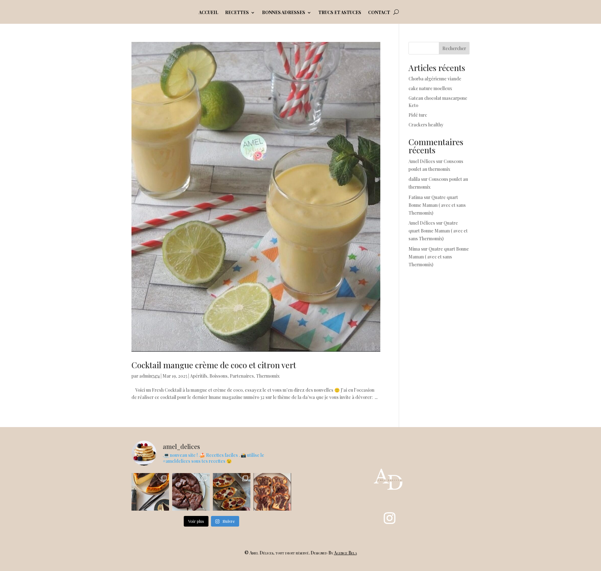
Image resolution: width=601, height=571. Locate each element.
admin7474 (149, 376)
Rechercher (454, 48)
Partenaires (242, 376)
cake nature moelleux (430, 88)
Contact (379, 12)
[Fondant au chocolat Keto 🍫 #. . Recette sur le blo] (191, 492)
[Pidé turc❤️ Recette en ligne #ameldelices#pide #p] (231, 492)
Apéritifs (198, 376)
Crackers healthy (426, 125)
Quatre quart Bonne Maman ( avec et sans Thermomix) (437, 205)
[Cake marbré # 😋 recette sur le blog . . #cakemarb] (272, 492)
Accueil (208, 12)
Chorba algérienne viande (434, 79)
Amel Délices (421, 161)
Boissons (218, 376)
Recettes (237, 12)
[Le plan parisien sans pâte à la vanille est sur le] (150, 492)
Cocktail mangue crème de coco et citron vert (213, 364)
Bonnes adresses (283, 12)
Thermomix (268, 376)
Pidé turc (417, 115)
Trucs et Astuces (339, 12)
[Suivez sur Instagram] (389, 518)
